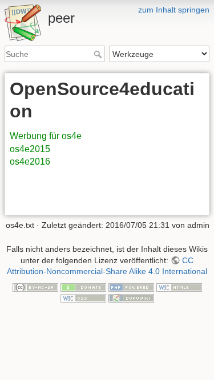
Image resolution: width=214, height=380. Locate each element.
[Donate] (83, 286)
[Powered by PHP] (131, 286)
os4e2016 (30, 161)
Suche (99, 54)
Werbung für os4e (46, 136)
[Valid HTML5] (179, 286)
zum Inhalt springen (173, 9)
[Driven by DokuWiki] (131, 298)
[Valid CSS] (83, 298)
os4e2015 (30, 149)
